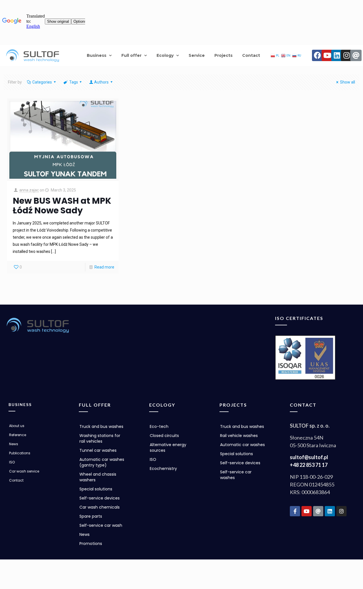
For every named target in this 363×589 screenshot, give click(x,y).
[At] (356, 55)
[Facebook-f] (295, 511)
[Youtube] (327, 55)
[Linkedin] (337, 55)
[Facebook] (317, 55)
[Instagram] (346, 55)
